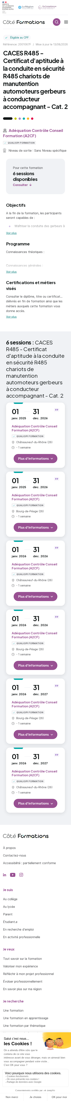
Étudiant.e (10, 922)
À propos (9, 848)
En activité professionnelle (21, 937)
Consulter (20, 185)
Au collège (10, 899)
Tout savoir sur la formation (22, 959)
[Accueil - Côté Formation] (24, 22)
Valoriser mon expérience (20, 966)
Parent (7, 914)
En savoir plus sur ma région (22, 989)
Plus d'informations (33, 458)
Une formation (13, 1010)
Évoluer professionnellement (22, 981)
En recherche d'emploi (18, 929)
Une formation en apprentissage (25, 1018)
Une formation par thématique (24, 1026)
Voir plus (11, 233)
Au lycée (9, 907)
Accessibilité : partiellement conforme (29, 863)
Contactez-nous (14, 855)
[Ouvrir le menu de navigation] (66, 22)
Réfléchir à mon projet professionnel (28, 974)
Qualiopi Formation (21, 142)
